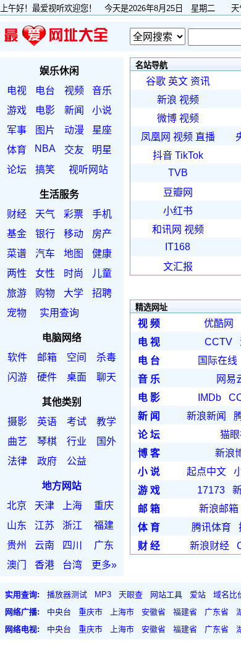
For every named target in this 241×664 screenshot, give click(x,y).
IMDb (209, 397)
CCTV (218, 342)
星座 (102, 130)
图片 (45, 130)
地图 (73, 253)
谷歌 (156, 81)
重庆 (104, 505)
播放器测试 (67, 594)
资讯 (200, 81)
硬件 (47, 377)
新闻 (74, 110)
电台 (45, 90)
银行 (45, 234)
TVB (178, 172)
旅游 (17, 293)
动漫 (74, 130)
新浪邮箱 (219, 508)
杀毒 (106, 357)
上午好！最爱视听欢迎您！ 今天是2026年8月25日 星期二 (111, 8)
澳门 (17, 565)
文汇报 (178, 266)
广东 (104, 545)
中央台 (59, 611)
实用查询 (59, 313)
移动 (73, 234)
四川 (72, 545)
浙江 (72, 525)
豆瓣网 (178, 192)
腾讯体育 (211, 527)
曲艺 (17, 441)
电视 (17, 90)
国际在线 (217, 360)
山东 (17, 525)
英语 (47, 421)
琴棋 (47, 441)
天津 (44, 505)
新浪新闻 (206, 416)
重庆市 (90, 611)
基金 (17, 234)
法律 (17, 461)
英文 (178, 81)
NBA (45, 148)
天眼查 (131, 594)
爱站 (198, 594)
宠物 (17, 313)
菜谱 (17, 253)
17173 (211, 490)
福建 (104, 525)
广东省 (217, 611)
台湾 (72, 565)
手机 (102, 214)
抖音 (162, 155)
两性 (17, 273)
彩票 (73, 214)
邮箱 (47, 357)
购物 (45, 293)
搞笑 (45, 169)
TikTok (189, 155)
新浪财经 (209, 545)
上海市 (122, 611)
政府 (47, 461)
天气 (45, 214)
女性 (45, 273)
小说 (102, 110)
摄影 (17, 421)
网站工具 (166, 594)
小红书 (178, 211)
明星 (102, 150)
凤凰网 (156, 137)
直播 (205, 137)
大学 (73, 293)
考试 (77, 421)
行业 (77, 441)
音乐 (102, 90)
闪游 (17, 377)
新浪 (167, 100)
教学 (106, 421)
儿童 (102, 273)
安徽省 (154, 611)
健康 (102, 253)
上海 (72, 505)
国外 (106, 441)
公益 (77, 461)
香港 (44, 565)
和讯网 (167, 229)
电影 (45, 110)
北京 (17, 505)
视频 (74, 90)
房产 (102, 234)
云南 (44, 545)
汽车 (45, 253)
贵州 (17, 545)
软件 (17, 357)
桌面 (77, 377)
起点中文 (206, 471)
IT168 (177, 247)
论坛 (17, 169)
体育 (17, 150)
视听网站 (88, 169)
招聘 (102, 293)
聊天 (106, 377)
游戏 (17, 110)
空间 (77, 357)
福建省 (185, 611)
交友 (74, 150)
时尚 (73, 273)
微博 (167, 118)
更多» (104, 565)
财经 (17, 214)
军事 (17, 130)
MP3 (103, 594)
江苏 (44, 525)
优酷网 (219, 323)
